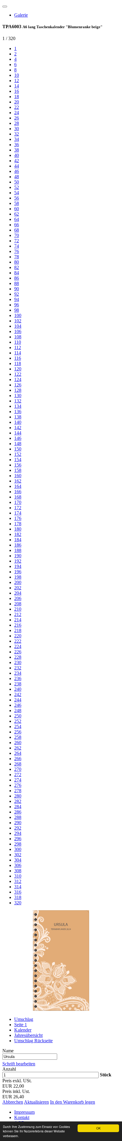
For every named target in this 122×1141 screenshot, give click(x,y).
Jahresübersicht (28, 1035)
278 (17, 790)
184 (17, 539)
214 (17, 619)
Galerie (21, 14)
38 (16, 149)
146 (17, 438)
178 (17, 523)
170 (17, 502)
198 (17, 577)
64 (16, 219)
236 (17, 678)
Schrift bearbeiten (18, 1063)
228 (17, 657)
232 (17, 667)
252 (17, 721)
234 (17, 673)
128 (17, 390)
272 (17, 774)
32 (16, 133)
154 (17, 459)
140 (17, 422)
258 (17, 737)
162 (17, 480)
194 (17, 566)
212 (17, 614)
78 (16, 256)
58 (16, 203)
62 (16, 214)
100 (17, 315)
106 (17, 331)
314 (17, 886)
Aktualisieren (36, 1102)
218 (17, 630)
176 (17, 518)
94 (16, 299)
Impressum (24, 1112)
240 (17, 689)
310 (17, 876)
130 (17, 395)
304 (17, 859)
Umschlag (23, 1019)
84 (16, 272)
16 (16, 91)
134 (17, 406)
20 (16, 101)
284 (17, 806)
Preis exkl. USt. (17, 1080)
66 (16, 224)
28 (16, 123)
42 (16, 160)
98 (16, 310)
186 (17, 545)
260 (17, 742)
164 (17, 486)
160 (17, 475)
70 (16, 235)
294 (17, 833)
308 (17, 870)
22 (16, 107)
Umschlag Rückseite (33, 1040)
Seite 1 (20, 1024)
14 (16, 85)
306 (17, 865)
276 (17, 785)
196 (17, 571)
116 (17, 358)
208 (17, 603)
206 (17, 598)
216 (17, 625)
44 (16, 165)
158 (17, 470)
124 (17, 379)
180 (17, 528)
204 (17, 593)
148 (17, 443)
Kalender (22, 1029)
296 (17, 838)
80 (16, 262)
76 (16, 251)
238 (17, 683)
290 (17, 822)
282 (17, 801)
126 (17, 384)
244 (17, 699)
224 (17, 646)
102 (17, 320)
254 (17, 726)
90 (16, 288)
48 (16, 176)
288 (17, 817)
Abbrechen (12, 1102)
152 (17, 454)
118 (17, 363)
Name (8, 1050)
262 (17, 747)
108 (17, 336)
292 (17, 827)
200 (17, 582)
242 (17, 694)
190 (17, 555)
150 (17, 448)
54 (16, 192)
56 (16, 197)
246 (17, 705)
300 (17, 849)
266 (17, 758)
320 (17, 902)
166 (17, 491)
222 (17, 641)
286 (17, 811)
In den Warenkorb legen (72, 1102)
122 (17, 374)
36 (16, 144)
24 (16, 112)
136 (17, 411)
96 (16, 304)
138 (17, 416)
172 (17, 507)
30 (16, 128)
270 (17, 769)
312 (17, 881)
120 (17, 368)
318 (17, 897)
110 (17, 342)
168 (17, 496)
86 (16, 278)
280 (17, 795)
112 (17, 347)
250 (17, 715)
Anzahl (9, 1069)
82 (16, 267)
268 (17, 763)
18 (16, 96)
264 (17, 753)
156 (17, 464)
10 (16, 75)
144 (17, 432)
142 (17, 427)
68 (16, 230)
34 (16, 139)
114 (17, 352)
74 (16, 246)
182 (17, 534)
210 (17, 609)
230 (17, 662)
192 (17, 561)
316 (17, 892)
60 (16, 208)
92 (16, 294)
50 (16, 181)
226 (17, 651)
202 (17, 587)
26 (16, 117)
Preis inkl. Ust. (16, 1091)
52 (16, 187)
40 (16, 155)
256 (17, 731)
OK (98, 1128)
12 (16, 80)
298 (17, 843)
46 (16, 171)
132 (17, 400)
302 (17, 854)
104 (17, 326)
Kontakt (21, 1117)
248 (17, 710)
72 (16, 240)
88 (16, 283)
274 (17, 779)
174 (17, 512)
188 (17, 550)
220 (17, 635)
